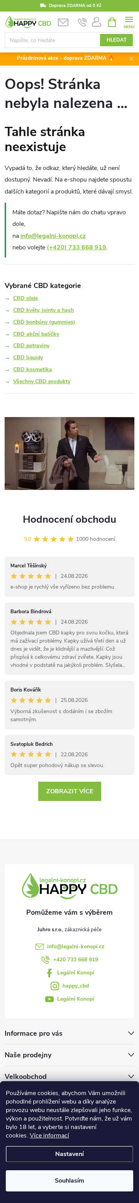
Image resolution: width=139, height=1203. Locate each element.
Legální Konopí (75, 972)
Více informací (49, 1135)
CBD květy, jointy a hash (43, 310)
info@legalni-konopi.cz (53, 236)
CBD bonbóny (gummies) (44, 322)
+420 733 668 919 (75, 959)
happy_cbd (76, 985)
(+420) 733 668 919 (76, 247)
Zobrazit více (69, 791)
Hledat (117, 40)
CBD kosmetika (32, 369)
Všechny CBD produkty (41, 381)
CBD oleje (25, 298)
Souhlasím (69, 1180)
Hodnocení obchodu (69, 519)
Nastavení (69, 1154)
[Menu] (129, 22)
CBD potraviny (31, 345)
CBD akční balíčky (36, 334)
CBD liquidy (28, 357)
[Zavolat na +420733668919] (82, 22)
